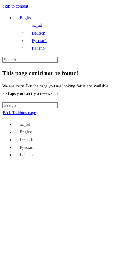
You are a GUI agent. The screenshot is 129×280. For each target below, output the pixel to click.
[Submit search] (61, 61)
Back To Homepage (19, 113)
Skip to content (15, 6)
